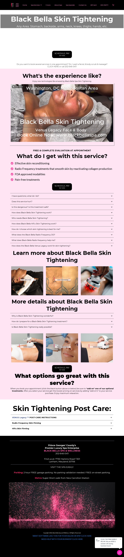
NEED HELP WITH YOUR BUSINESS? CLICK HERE (62, 539)
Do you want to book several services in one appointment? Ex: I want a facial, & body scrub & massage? (62, 64)
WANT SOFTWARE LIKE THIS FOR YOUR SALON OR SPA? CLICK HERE (62, 536)
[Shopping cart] (113, 5)
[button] (41, 5)
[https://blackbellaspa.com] (12, 5)
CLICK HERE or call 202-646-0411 (62, 66)
